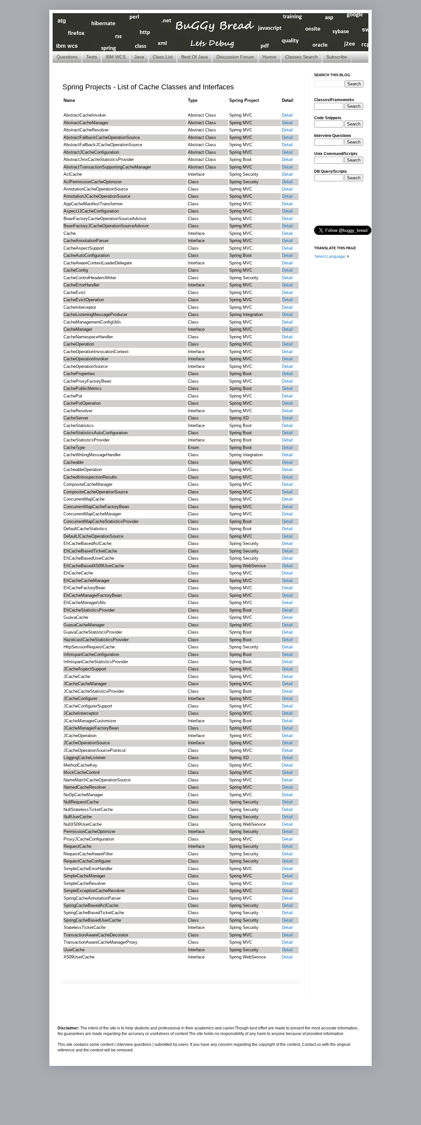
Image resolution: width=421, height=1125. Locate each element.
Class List (163, 56)
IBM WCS (116, 56)
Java (139, 56)
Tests (91, 56)
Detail (287, 115)
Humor (269, 56)
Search (353, 106)
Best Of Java (194, 56)
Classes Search (301, 56)
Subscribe (336, 56)
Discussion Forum (235, 56)
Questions (67, 56)
